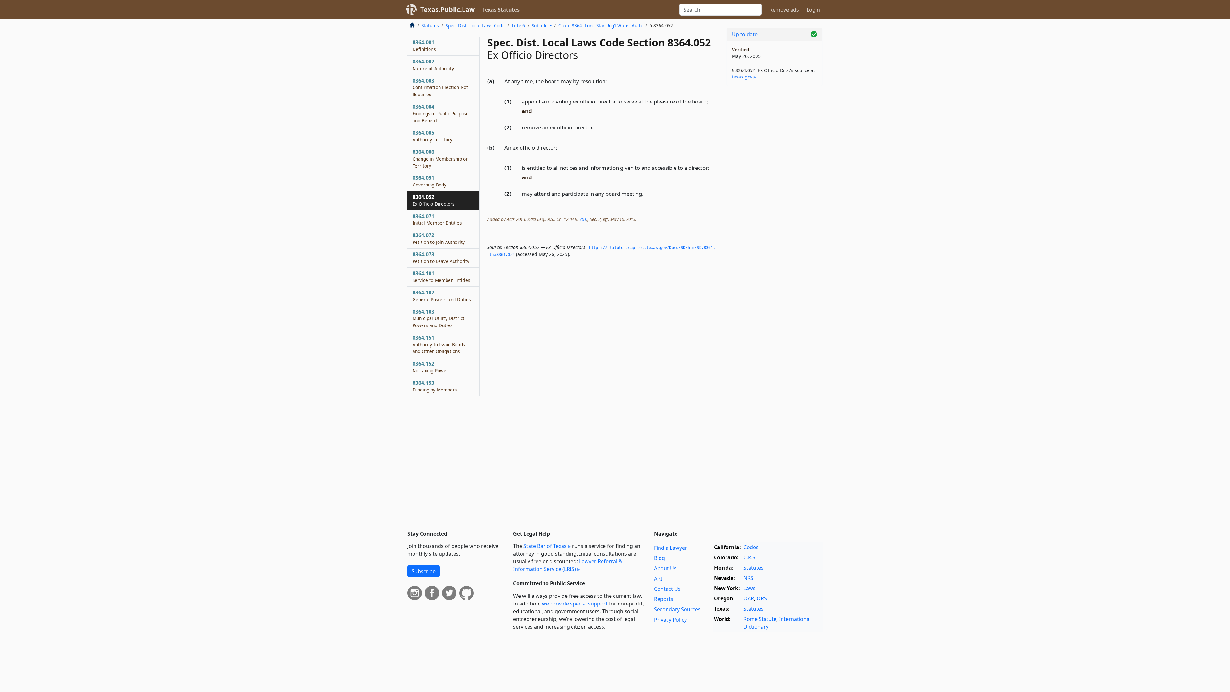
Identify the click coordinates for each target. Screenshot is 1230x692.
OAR (748, 598)
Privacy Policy (670, 619)
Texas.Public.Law (447, 9)
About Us (665, 568)
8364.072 (439, 238)
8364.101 (441, 276)
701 (582, 219)
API (658, 578)
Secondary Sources (677, 609)
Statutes (430, 25)
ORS (762, 598)
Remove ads (784, 9)
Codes (750, 547)
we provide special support (575, 603)
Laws (749, 588)
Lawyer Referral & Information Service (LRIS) (567, 565)
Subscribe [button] (424, 571)
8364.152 (430, 367)
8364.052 (434, 200)
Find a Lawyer (670, 547)
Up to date (745, 34)
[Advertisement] (774, 191)
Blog (659, 558)
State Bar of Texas (545, 545)
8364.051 (429, 181)
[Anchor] (610, 81)
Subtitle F (542, 25)
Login (813, 9)
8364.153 (435, 386)
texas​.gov (742, 77)
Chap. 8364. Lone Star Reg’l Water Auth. (600, 25)
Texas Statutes (501, 9)
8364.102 (442, 295)
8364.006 (440, 158)
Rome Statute (759, 618)
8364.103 (438, 318)
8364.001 (424, 45)
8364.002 (433, 64)
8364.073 (441, 257)
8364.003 (440, 87)
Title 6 (518, 25)
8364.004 (441, 113)
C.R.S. (750, 557)
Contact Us (667, 588)
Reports (663, 599)
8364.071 (437, 219)
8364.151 (439, 344)
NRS (748, 577)
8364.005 (432, 136)
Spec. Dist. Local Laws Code (475, 25)
